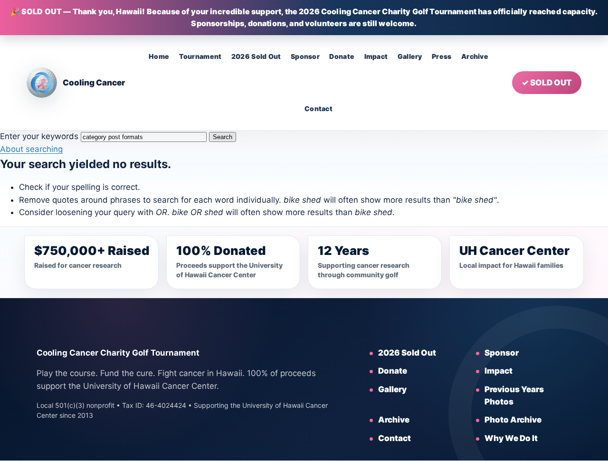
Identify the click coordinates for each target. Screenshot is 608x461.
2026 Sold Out (256, 56)
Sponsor (305, 56)
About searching (31, 149)
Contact (318, 108)
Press (441, 56)
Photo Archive (513, 419)
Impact (376, 56)
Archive (474, 56)
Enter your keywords (39, 136)
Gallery (410, 56)
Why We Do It (511, 438)
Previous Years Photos (514, 395)
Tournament (200, 56)
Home (159, 56)
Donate (341, 56)
